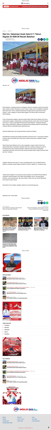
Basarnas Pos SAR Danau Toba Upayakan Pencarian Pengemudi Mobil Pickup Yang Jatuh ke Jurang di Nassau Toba (37, 208)
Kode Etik (19, 417)
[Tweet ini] (41, 39)
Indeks (4, 417)
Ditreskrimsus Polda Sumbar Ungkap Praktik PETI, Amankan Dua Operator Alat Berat (24, 229)
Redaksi (4, 419)
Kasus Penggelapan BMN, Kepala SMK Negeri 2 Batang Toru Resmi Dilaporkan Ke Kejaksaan (41, 229)
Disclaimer (34, 419)
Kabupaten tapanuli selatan (12, 277)
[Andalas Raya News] (25, 3)
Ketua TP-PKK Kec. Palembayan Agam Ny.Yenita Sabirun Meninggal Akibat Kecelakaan (12, 208)
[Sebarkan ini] (39, 39)
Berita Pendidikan (10, 287)
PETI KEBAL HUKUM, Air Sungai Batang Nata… (17, 298)
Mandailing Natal (25, 287)
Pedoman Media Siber (7, 422)
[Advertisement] (25, 17)
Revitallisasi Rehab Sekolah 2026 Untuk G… (16, 278)
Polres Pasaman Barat (11, 292)
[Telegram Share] (44, 39)
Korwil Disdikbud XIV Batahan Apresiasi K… (16, 288)
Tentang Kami (6, 421)
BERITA (8, 380)
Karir (33, 417)
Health (6, 331)
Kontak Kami (20, 421)
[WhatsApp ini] (47, 39)
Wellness (6, 334)
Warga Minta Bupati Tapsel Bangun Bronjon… (17, 283)
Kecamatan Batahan (18, 287)
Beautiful (6, 327)
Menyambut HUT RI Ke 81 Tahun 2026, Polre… (17, 293)
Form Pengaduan (36, 421)
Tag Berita (6, 325)
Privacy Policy (20, 419)
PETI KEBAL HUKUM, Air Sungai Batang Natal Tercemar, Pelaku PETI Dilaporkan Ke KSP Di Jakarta (9, 229)
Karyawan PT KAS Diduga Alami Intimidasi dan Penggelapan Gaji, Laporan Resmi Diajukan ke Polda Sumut (10, 245)
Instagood (6, 329)
